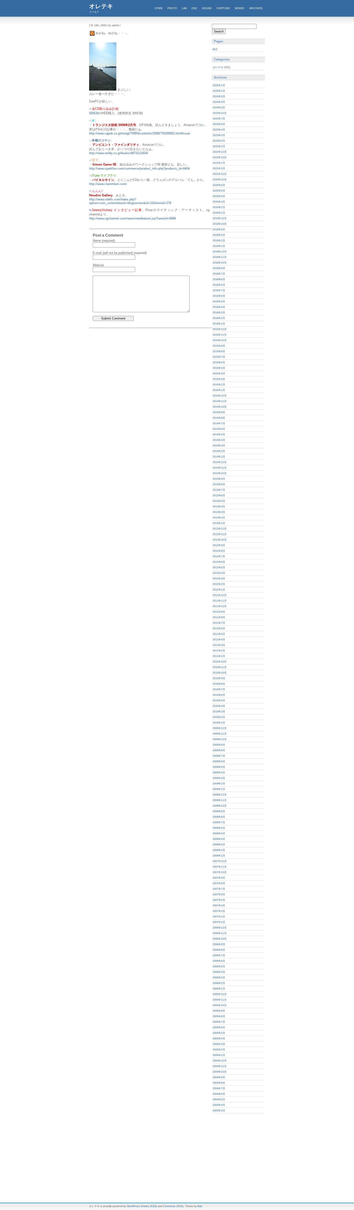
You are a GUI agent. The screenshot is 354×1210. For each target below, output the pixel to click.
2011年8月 (219, 617)
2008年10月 (220, 805)
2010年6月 (219, 694)
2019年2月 (219, 240)
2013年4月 (219, 506)
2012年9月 (219, 545)
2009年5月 (219, 766)
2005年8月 (219, 1016)
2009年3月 (219, 778)
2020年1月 (219, 212)
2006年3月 (219, 977)
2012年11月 (220, 534)
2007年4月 (219, 905)
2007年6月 (219, 894)
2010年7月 (219, 689)
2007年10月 (220, 872)
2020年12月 (220, 179)
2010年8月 (219, 683)
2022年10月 (220, 157)
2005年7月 (219, 1021)
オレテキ (101, 6)
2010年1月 (219, 722)
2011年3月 (219, 645)
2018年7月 (219, 273)
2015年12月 (220, 329)
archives (255, 8)
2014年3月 (219, 445)
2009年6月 (219, 761)
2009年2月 (219, 783)
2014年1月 (219, 456)
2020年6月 (219, 185)
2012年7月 (219, 556)
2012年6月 (219, 561)
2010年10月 (220, 672)
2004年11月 (220, 1066)
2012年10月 (220, 539)
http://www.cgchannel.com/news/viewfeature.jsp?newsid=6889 (132, 218)
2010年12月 (220, 661)
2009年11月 (220, 733)
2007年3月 (219, 911)
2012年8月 (219, 550)
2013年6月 (219, 495)
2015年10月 (220, 340)
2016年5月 (219, 301)
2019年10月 (220, 223)
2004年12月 (220, 1060)
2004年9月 (219, 1077)
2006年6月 (219, 960)
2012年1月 (219, 589)
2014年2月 (219, 451)
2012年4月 (219, 573)
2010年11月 (220, 667)
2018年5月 (219, 284)
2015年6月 (219, 362)
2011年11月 (220, 600)
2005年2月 (219, 1049)
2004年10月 (220, 1071)
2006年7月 (219, 955)
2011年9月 (219, 611)
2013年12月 (220, 462)
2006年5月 (219, 966)
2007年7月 (219, 888)
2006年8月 (219, 949)
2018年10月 (220, 262)
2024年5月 (219, 96)
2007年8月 (219, 883)
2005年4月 (219, 1038)
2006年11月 (220, 933)
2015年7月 (219, 356)
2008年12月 (220, 794)
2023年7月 (219, 118)
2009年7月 (219, 755)
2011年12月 (220, 595)
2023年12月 (220, 113)
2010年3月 (219, 711)
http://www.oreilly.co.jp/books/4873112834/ (118, 153)
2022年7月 (219, 162)
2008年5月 (219, 833)
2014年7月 (219, 423)
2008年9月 (219, 811)
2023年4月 (219, 129)
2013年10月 (220, 473)
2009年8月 (219, 750)
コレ (201, 125)
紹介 (215, 49)
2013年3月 (219, 512)
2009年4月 (219, 772)
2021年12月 (220, 174)
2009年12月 (220, 728)
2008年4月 (219, 839)
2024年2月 (219, 107)
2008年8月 (219, 816)
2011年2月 (219, 650)
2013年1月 (219, 523)
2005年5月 (219, 1032)
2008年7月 (219, 822)
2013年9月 (219, 478)
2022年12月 (220, 151)
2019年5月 (219, 234)
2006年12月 (220, 927)
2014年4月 (219, 440)
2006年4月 (219, 972)
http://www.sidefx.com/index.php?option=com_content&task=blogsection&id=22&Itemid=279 (130, 201)
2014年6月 (219, 428)
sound (207, 8)
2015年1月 (219, 390)
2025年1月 (219, 90)
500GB (94, 113)
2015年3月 (219, 379)
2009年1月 (219, 789)
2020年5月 (219, 190)
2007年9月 (219, 877)
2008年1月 (219, 855)
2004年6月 (219, 1093)
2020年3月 (219, 201)
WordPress (133, 1206)
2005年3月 (219, 1044)
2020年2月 (219, 207)
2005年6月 (219, 1027)
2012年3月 (219, 578)
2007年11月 (220, 866)
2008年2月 (219, 850)
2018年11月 (220, 257)
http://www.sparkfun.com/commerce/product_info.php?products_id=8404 (139, 168)
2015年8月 (219, 351)
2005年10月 (220, 1005)
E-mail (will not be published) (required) (120, 253)
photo (172, 8)
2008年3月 (219, 844)
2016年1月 (219, 323)
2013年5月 (219, 500)
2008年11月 (220, 800)
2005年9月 (219, 1010)
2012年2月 (219, 584)
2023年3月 (219, 135)
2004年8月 (219, 1082)
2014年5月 (219, 434)
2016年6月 (219, 295)
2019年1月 (219, 246)
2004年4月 (219, 1105)
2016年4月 (219, 307)
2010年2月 (219, 717)
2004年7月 (219, 1088)
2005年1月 (219, 1055)
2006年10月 (220, 938)
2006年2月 (219, 983)
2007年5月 (219, 899)
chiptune (223, 8)
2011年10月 (220, 606)
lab (184, 8)
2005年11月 (220, 999)
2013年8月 (219, 484)
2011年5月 (219, 633)
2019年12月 (220, 218)
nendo (239, 8)
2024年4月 (219, 101)
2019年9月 (219, 229)
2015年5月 (219, 367)
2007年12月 (220, 861)
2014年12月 (220, 395)
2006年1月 (219, 988)
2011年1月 (219, 656)
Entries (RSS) (149, 1206)
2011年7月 (219, 622)
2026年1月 (219, 85)
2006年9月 (219, 944)
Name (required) (104, 240)
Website (98, 265)
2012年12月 (220, 528)
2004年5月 (219, 1099)
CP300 (159, 8)
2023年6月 (219, 124)
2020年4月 (219, 196)
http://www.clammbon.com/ (108, 184)
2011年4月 (219, 639)
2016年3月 (219, 312)
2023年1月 (219, 146)
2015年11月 (220, 334)
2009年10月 (220, 739)
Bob (199, 1206)
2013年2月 (219, 517)
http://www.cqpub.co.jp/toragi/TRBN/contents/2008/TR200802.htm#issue (139, 133)
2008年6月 (219, 827)
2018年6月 (219, 279)
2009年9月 (219, 744)
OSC (194, 8)
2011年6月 (219, 628)
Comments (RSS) (173, 1206)
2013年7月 (219, 489)
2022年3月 (219, 168)
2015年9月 (219, 345)
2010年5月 (219, 700)
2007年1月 (219, 922)
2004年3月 (219, 1110)
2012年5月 (219, 567)
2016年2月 (219, 318)
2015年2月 (219, 384)
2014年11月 (220, 401)
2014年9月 (219, 412)
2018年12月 (220, 251)
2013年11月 (220, 467)
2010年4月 (219, 706)
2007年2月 (219, 916)
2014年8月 (219, 417)
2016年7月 (219, 290)
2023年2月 (219, 140)
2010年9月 (219, 678)
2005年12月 (220, 994)
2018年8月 (219, 268)
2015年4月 (219, 373)
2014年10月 (220, 406)
